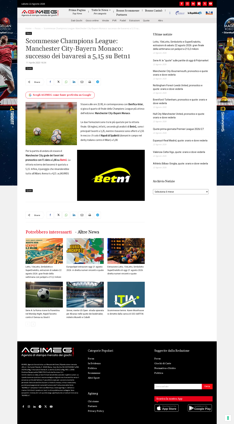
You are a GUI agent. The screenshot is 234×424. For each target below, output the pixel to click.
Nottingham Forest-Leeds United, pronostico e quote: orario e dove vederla (177, 87)
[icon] (166, 411)
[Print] (89, 82)
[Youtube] (210, 4)
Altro (160, 20)
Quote (146, 20)
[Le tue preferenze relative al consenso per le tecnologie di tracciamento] (228, 418)
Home (29, 28)
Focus (37, 28)
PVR (114, 20)
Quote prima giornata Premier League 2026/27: (178, 129)
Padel (123, 20)
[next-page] (33, 324)
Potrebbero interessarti (49, 232)
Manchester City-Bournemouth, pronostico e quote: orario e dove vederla (180, 73)
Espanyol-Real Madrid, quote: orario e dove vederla (180, 140)
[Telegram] (199, 4)
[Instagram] (187, 4)
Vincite (105, 20)
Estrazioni (134, 20)
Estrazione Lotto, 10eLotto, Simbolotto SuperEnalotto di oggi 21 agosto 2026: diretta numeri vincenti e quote (125, 270)
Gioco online (92, 20)
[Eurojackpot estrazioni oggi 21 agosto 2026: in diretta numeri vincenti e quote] (85, 251)
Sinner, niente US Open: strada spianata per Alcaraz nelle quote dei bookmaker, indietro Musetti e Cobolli (85, 314)
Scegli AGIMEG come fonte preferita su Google (62, 95)
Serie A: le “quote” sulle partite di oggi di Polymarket (180, 60)
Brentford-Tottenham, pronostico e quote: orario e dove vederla (180, 101)
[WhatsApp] (66, 82)
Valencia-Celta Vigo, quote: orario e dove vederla (179, 152)
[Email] (81, 82)
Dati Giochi (76, 20)
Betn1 (63, 159)
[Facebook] (182, 4)
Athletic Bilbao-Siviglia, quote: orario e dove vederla (180, 163)
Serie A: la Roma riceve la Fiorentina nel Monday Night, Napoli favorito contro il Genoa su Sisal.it (43, 314)
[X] (205, 4)
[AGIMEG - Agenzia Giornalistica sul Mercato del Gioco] (40, 13)
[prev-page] (28, 324)
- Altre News (87, 232)
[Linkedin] (193, 4)
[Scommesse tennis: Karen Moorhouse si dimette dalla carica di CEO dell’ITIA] (126, 295)
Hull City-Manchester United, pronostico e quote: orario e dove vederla (179, 116)
